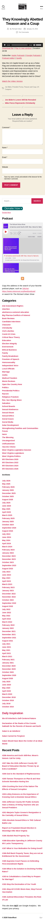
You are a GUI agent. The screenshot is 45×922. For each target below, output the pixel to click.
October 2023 (8, 562)
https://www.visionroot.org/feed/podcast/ (18, 291)
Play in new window (23, 48)
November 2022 (9, 597)
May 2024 (6, 540)
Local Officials (8, 369)
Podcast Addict (8, 58)
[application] (22, 45)
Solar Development (10, 425)
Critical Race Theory (11, 337)
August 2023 (7, 569)
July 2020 (6, 682)
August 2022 (7, 606)
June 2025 (6, 506)
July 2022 (6, 609)
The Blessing (8, 437)
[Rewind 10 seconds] (11, 233)
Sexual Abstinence (10, 409)
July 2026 (6, 481)
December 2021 (9, 631)
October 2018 (8, 700)
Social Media (7, 422)
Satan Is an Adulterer (11, 731)
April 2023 (6, 581)
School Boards (8, 406)
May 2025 (6, 509)
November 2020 (9, 669)
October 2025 (8, 496)
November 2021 (9, 634)
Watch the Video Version (12, 81)
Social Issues (8, 419)
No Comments (24, 32)
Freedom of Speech (10, 359)
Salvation (6, 403)
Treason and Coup (30, 87)
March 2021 (7, 656)
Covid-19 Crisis (8, 334)
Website (5, 167)
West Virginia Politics (11, 456)
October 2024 (8, 525)
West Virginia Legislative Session (16, 450)
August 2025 (7, 500)
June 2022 (6, 612)
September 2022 (9, 603)
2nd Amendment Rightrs (12, 306)
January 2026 (8, 490)
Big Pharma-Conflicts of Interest (16, 315)
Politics (5, 387)
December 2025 (9, 493)
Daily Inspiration (12, 713)
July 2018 (6, 704)
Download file (7, 48)
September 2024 (9, 528)
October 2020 (8, 672)
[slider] (39, 45)
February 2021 (8, 660)
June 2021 (6, 647)
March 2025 (7, 515)
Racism (5, 394)
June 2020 (6, 685)
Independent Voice (10, 365)
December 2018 (9, 697)
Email (4, 157)
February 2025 (8, 518)
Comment (6, 127)
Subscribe (31, 237)
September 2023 (9, 565)
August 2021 (7, 641)
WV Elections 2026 (10, 469)
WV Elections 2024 (10, 466)
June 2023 (6, 575)
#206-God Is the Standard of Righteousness (21, 774)
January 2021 (8, 663)
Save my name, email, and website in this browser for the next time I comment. (23, 178)
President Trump (17, 87)
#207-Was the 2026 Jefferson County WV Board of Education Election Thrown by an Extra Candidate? (20, 766)
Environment (7, 347)
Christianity (7, 328)
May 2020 (6, 688)
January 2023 (8, 591)
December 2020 (9, 666)
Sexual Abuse (8, 413)
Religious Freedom (10, 397)
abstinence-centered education (15, 312)
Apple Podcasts (17, 55)
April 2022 (6, 619)
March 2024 (7, 547)
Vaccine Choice (8, 447)
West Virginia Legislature (13, 453)
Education (6, 340)
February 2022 (8, 625)
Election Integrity (9, 344)
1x (15, 233)
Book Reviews (8, 318)
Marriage (6, 372)
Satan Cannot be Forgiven (13, 736)
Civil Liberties (8, 331)
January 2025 (8, 521)
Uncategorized (8, 441)
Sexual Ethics (8, 416)
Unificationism (8, 444)
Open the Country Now (12, 384)
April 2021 (6, 653)
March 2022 (7, 622)
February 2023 (8, 587)
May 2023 (6, 578)
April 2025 (6, 512)
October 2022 (8, 600)
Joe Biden (8, 87)
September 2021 (9, 638)
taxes (4, 434)
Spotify (19, 58)
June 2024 (6, 537)
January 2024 (8, 553)
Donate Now (6, 212)
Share (39, 237)
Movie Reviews (8, 381)
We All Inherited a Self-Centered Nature (19, 718)
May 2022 (6, 616)
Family (5, 353)
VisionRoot (12, 917)
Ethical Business (9, 350)
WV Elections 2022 (10, 462)
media (4, 375)
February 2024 (8, 550)
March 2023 (7, 584)
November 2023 (9, 559)
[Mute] (34, 45)
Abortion (6, 309)
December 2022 (9, 594)
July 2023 (6, 572)
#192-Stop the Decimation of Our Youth (19, 884)
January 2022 (8, 628)
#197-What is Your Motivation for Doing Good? (22, 848)
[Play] (5, 45)
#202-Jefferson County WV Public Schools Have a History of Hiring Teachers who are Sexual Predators (20, 805)
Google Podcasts (33, 55)
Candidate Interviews (11, 322)
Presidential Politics (10, 391)
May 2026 (6, 484)
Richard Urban (17, 29)
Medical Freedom (9, 378)
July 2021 (6, 644)
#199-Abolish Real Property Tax (15, 836)
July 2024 (6, 534)
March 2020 (7, 694)
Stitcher (25, 288)
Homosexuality (8, 362)
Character (6, 325)
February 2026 (8, 487)
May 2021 (6, 650)
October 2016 (8, 707)
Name (4, 147)
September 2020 (9, 675)
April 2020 (6, 691)
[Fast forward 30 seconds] (20, 233)
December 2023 (9, 556)
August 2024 (7, 531)
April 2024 (6, 543)
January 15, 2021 (32, 29)
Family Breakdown (10, 356)
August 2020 (7, 678)
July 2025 (6, 503)
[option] (22, 250)
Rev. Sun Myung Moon (12, 400)
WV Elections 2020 (10, 459)
